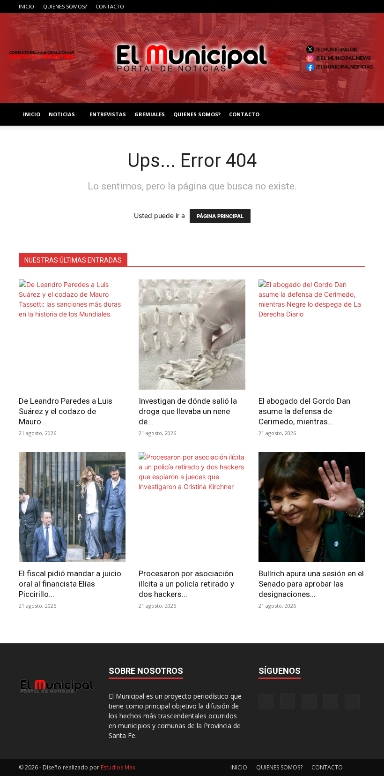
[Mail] (327, 6)
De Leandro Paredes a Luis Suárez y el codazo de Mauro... (65, 411)
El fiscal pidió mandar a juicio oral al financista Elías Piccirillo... (70, 584)
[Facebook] (296, 6)
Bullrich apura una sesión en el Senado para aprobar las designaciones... (311, 584)
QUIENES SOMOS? (65, 6)
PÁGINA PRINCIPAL (220, 216)
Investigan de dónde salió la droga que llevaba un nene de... (188, 411)
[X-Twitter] (343, 6)
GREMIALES (149, 114)
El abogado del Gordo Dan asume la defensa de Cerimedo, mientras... (304, 411)
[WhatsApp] (358, 6)
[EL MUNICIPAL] (192, 58)
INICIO (26, 6)
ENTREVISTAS (107, 114)
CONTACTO (110, 6)
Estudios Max (118, 767)
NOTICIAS (62, 114)
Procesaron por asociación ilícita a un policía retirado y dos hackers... (186, 584)
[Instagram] (312, 6)
